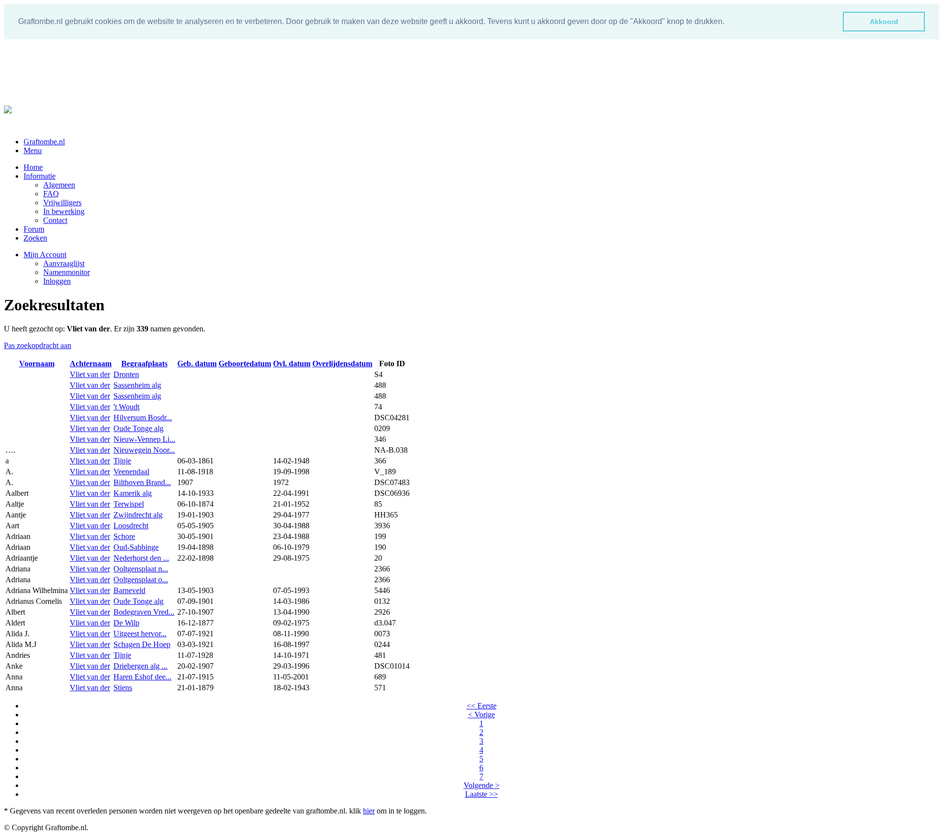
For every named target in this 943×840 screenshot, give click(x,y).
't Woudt (126, 407)
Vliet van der (90, 374)
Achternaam (90, 363)
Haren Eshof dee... (142, 677)
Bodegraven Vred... (143, 612)
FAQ (51, 194)
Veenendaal (131, 471)
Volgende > (481, 785)
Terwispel (128, 504)
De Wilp (126, 623)
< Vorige (481, 714)
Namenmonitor (66, 272)
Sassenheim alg (137, 385)
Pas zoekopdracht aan (37, 345)
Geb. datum (197, 363)
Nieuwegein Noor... (144, 450)
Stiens (122, 687)
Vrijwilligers (62, 202)
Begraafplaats (144, 363)
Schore (124, 536)
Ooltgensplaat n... (140, 569)
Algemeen (59, 185)
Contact (55, 220)
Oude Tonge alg (138, 428)
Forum (34, 229)
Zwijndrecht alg (138, 515)
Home (33, 167)
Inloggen (57, 281)
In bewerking (63, 211)
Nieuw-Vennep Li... (144, 439)
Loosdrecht (130, 525)
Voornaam (37, 363)
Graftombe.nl (44, 141)
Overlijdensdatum (342, 363)
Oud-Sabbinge (136, 547)
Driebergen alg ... (140, 666)
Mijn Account (45, 254)
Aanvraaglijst (63, 263)
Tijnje (122, 461)
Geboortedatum (245, 363)
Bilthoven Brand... (142, 482)
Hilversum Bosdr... (142, 417)
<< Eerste (482, 706)
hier (369, 811)
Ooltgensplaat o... (140, 579)
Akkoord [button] (884, 22)
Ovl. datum (291, 363)
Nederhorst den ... (141, 558)
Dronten (126, 374)
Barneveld (129, 590)
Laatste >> (481, 794)
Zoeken (35, 238)
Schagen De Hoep (141, 644)
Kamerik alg (132, 493)
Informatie (39, 176)
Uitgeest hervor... (139, 633)
